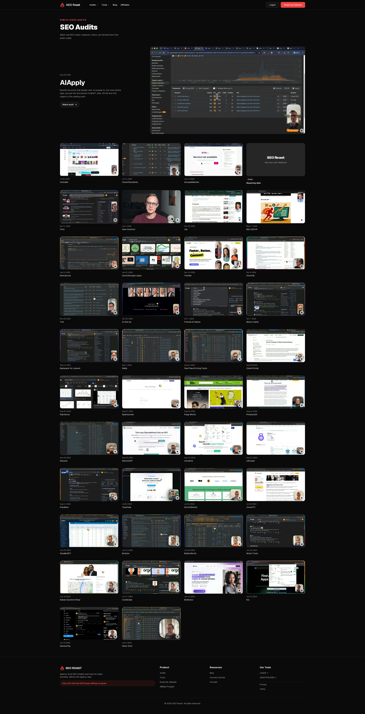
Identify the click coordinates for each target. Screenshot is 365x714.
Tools (104, 5)
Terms (262, 689)
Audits (93, 5)
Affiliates (125, 5)
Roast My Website (168, 682)
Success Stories (217, 677)
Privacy (263, 684)
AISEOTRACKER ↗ (268, 677)
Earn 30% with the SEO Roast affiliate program (84, 683)
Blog (115, 5)
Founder (213, 682)
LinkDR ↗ (264, 673)
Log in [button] (272, 5)
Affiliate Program (167, 686)
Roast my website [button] (293, 5)
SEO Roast (74, 668)
